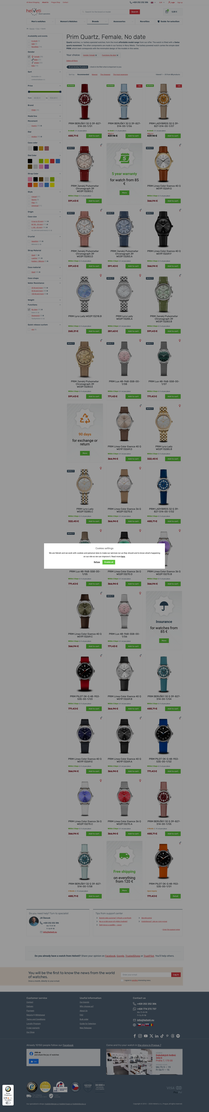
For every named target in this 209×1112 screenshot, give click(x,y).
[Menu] (12, 1086)
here (123, 556)
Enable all (108, 562)
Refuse (97, 562)
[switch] (8, 1102)
